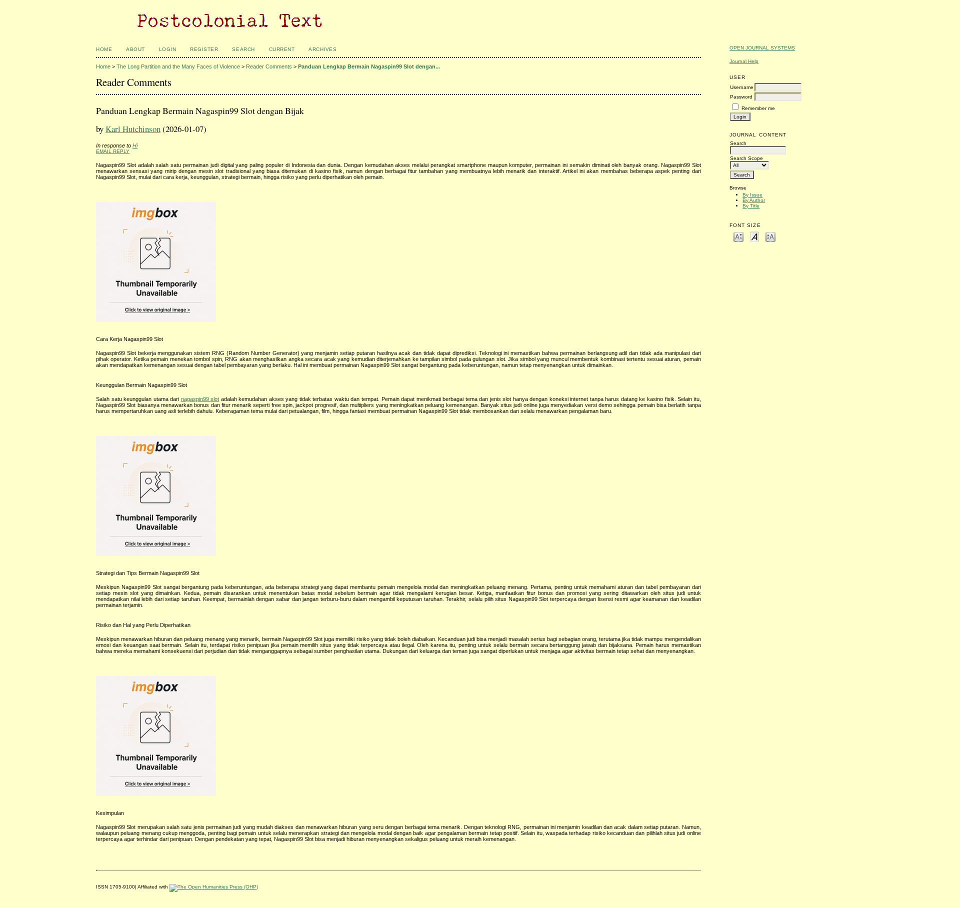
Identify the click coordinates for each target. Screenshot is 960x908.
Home (104, 49)
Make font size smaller (739, 236)
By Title (751, 205)
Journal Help (744, 61)
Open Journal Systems (762, 47)
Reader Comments (269, 67)
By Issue (752, 195)
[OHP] (214, 887)
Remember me (758, 108)
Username (742, 87)
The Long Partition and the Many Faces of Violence (178, 67)
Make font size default (755, 236)
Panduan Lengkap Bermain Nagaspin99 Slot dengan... (369, 67)
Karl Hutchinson (133, 128)
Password (741, 97)
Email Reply (113, 151)
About (135, 49)
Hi (135, 145)
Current (282, 49)
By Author (753, 200)
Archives (322, 49)
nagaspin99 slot (200, 399)
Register (204, 49)
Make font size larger (771, 236)
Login (167, 49)
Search (243, 49)
